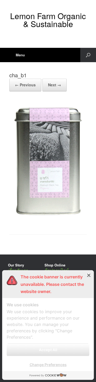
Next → (54, 84)
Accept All (48, 349)
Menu (20, 54)
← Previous (25, 84)
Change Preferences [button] (48, 364)
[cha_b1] (48, 220)
